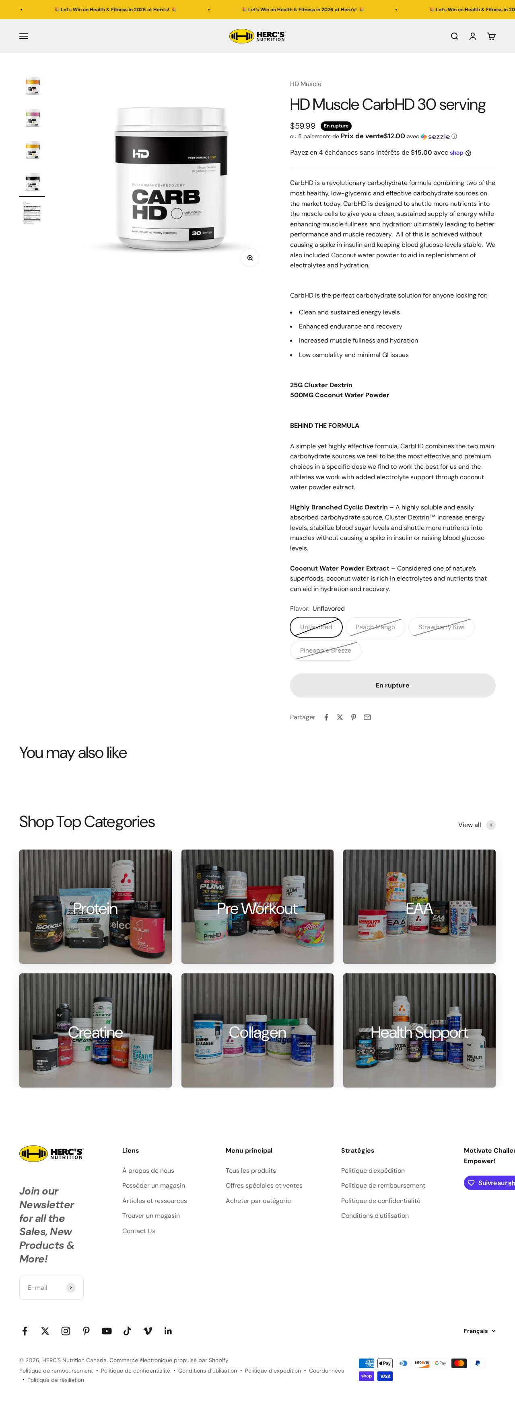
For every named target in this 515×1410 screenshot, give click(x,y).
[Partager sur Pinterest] (353, 717)
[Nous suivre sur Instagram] (65, 1331)
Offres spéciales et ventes (264, 1185)
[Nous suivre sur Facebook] (24, 1331)
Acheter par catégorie (258, 1201)
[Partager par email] (367, 717)
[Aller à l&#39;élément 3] (32, 151)
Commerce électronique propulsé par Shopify (169, 1360)
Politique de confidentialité (380, 1201)
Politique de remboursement (383, 1185)
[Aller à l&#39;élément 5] (32, 215)
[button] (393, 136)
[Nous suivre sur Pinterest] (86, 1331)
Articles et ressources (154, 1201)
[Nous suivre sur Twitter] (45, 1331)
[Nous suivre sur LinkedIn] (168, 1331)
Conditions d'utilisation (375, 1215)
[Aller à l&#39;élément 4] (32, 183)
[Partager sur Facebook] (326, 717)
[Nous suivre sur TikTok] (127, 1331)
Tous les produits (251, 1170)
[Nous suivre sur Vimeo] (147, 1331)
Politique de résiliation (55, 1379)
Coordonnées (326, 1370)
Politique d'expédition (373, 1170)
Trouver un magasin (151, 1215)
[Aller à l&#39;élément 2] (32, 119)
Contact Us (138, 1231)
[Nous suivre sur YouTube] (106, 1331)
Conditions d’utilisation (207, 1370)
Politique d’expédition (273, 1370)
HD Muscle (305, 84)
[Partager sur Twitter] (340, 717)
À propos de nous (148, 1170)
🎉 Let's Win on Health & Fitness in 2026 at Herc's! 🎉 (80, 9)
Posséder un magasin (153, 1185)
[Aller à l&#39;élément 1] (32, 86)
